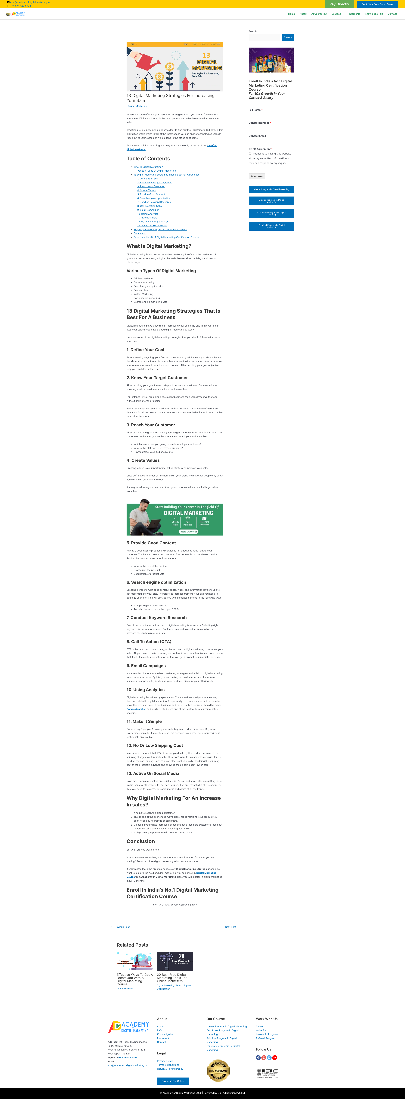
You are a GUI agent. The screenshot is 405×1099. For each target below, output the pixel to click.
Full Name (256, 109)
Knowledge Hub (374, 13)
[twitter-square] (269, 1057)
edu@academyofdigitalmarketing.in (127, 1065)
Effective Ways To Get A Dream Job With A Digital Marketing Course (135, 979)
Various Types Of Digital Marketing (156, 170)
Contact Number (260, 122)
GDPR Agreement (261, 149)
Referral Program (265, 1038)
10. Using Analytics (147, 213)
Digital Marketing (137, 106)
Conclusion (140, 233)
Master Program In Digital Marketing (271, 189)
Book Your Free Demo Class (377, 4)
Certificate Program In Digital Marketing (271, 213)
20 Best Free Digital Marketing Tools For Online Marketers (172, 978)
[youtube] (275, 1057)
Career (260, 1026)
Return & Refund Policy (170, 1068)
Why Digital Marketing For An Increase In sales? (160, 229)
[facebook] (259, 1057)
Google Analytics (136, 709)
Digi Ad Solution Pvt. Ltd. (231, 1092)
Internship (354, 13)
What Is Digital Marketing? (148, 166)
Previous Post (120, 926)
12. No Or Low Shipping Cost (153, 221)
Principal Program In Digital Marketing (272, 226)
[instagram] (264, 1057)
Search (253, 31)
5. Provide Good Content (151, 194)
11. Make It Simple (147, 217)
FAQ (159, 1030)
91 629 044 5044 (128, 1057)
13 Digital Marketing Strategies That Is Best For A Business (166, 174)
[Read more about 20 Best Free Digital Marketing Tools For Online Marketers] (175, 961)
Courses (336, 13)
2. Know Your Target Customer (154, 182)
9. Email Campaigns (148, 209)
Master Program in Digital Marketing (226, 1026)
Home (291, 13)
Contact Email (258, 135)
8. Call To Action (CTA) (149, 205)
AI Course (319, 13)
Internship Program (267, 1034)
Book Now (257, 176)
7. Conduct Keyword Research (154, 201)
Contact (392, 13)
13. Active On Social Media (152, 225)
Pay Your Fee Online (173, 1081)
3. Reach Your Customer (151, 186)
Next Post (232, 926)
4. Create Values (146, 190)
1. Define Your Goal (148, 178)
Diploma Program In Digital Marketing (271, 201)
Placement (163, 1038)
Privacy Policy (165, 1061)
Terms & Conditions (168, 1064)
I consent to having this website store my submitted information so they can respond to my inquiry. (270, 158)
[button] (339, 4)
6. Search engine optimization (154, 198)
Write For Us (263, 1030)
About (303, 13)
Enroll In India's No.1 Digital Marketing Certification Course (166, 237)
